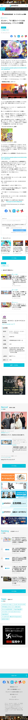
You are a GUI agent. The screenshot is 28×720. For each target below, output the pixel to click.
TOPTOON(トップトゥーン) (7, 606)
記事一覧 (2, 9)
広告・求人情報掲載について (14, 689)
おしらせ (14, 697)
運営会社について (14, 687)
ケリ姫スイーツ (5, 30)
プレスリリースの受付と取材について (14, 692)
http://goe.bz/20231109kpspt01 (14, 201)
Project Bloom (5, 614)
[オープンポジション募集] (14, 14)
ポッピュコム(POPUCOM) (7, 609)
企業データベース (9, 9)
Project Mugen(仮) (17, 609)
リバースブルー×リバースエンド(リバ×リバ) (11, 611)
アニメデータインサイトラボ (19, 604)
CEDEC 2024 (17, 606)
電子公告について (14, 694)
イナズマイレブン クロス (7, 604)
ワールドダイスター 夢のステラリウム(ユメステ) (11, 616)
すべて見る (14, 258)
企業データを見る (14, 365)
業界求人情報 (17, 9)
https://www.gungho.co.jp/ (7, 324)
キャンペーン (4, 18)
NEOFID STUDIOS (5, 619)
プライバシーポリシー (14, 699)
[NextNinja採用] (14, 635)
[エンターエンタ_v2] (14, 385)
